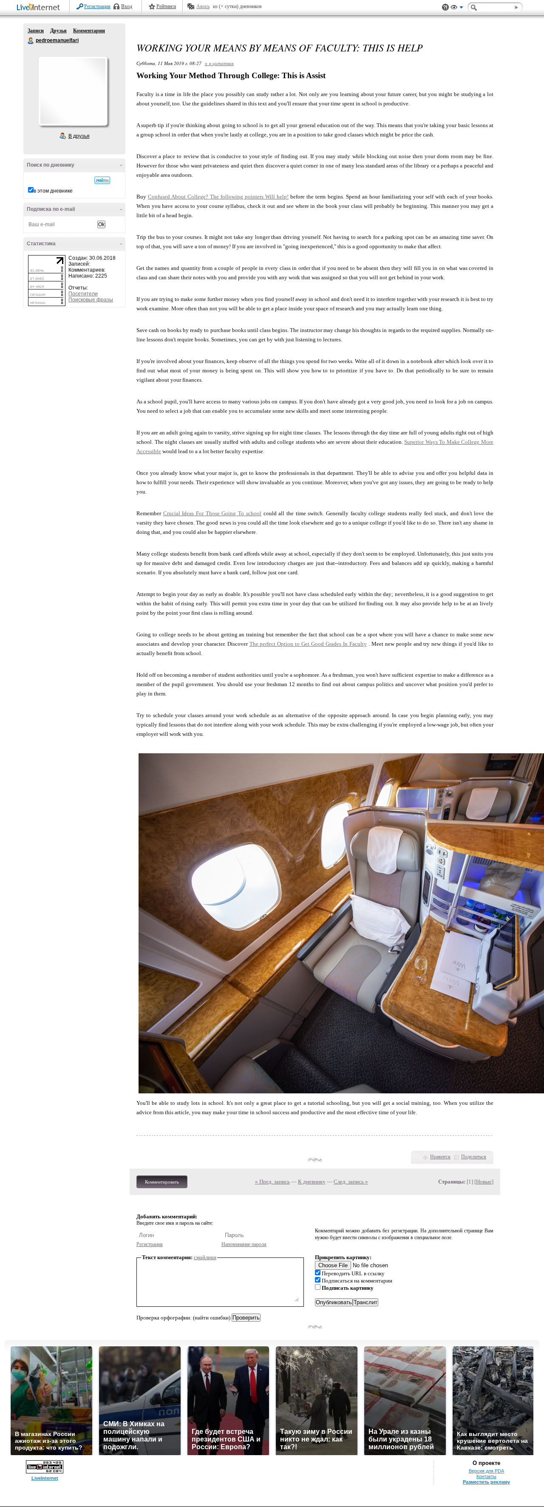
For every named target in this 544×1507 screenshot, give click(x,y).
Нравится (440, 1157)
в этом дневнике (53, 191)
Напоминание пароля (243, 1244)
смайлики (205, 1257)
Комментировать (162, 1181)
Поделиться (473, 1157)
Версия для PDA (486, 1470)
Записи (36, 31)
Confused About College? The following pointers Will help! (218, 196)
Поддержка (445, 7)
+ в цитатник (219, 63)
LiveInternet (40, 7)
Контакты (486, 1476)
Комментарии (89, 31)
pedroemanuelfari (31, 40)
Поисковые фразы (90, 300)
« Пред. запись (272, 1181)
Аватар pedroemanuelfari (73, 91)
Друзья (58, 31)
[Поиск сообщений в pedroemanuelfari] (102, 180)
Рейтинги (166, 6)
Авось (203, 6)
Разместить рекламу (486, 1481)
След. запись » (351, 1181)
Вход (126, 6)
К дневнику (312, 1181)
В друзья (79, 136)
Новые (484, 1181)
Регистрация (97, 6)
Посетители (83, 294)
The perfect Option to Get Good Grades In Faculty (308, 644)
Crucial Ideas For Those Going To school (212, 513)
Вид (456, 8)
